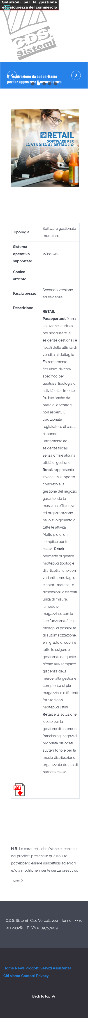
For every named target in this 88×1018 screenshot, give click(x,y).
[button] (33, 83)
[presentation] (12, 75)
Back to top (41, 996)
